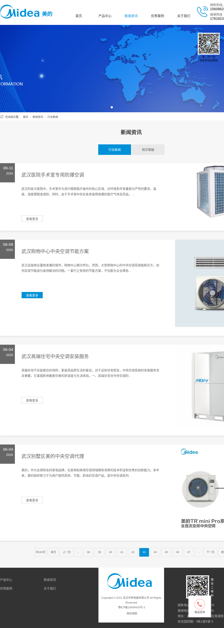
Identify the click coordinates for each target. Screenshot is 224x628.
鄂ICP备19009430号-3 (131, 607)
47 (188, 552)
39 (99, 552)
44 (155, 552)
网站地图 (132, 613)
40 (110, 552)
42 (133, 552)
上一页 (67, 552)
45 (166, 552)
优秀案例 (157, 16)
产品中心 (105, 16)
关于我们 (183, 16)
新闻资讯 (131, 16)
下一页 (210, 552)
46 (177, 552)
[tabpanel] (112, 68)
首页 (78, 16)
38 (88, 552)
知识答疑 (148, 149)
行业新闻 (114, 149)
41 (121, 552)
